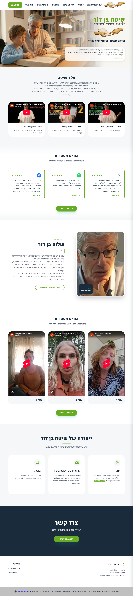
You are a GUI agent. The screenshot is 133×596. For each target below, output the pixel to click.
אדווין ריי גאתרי (99, 481)
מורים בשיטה (68, 4)
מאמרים (55, 4)
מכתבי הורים (42, 4)
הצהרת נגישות (14, 572)
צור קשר (29, 4)
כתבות (81, 4)
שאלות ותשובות (94, 4)
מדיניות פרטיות (14, 568)
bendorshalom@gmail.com (109, 575)
